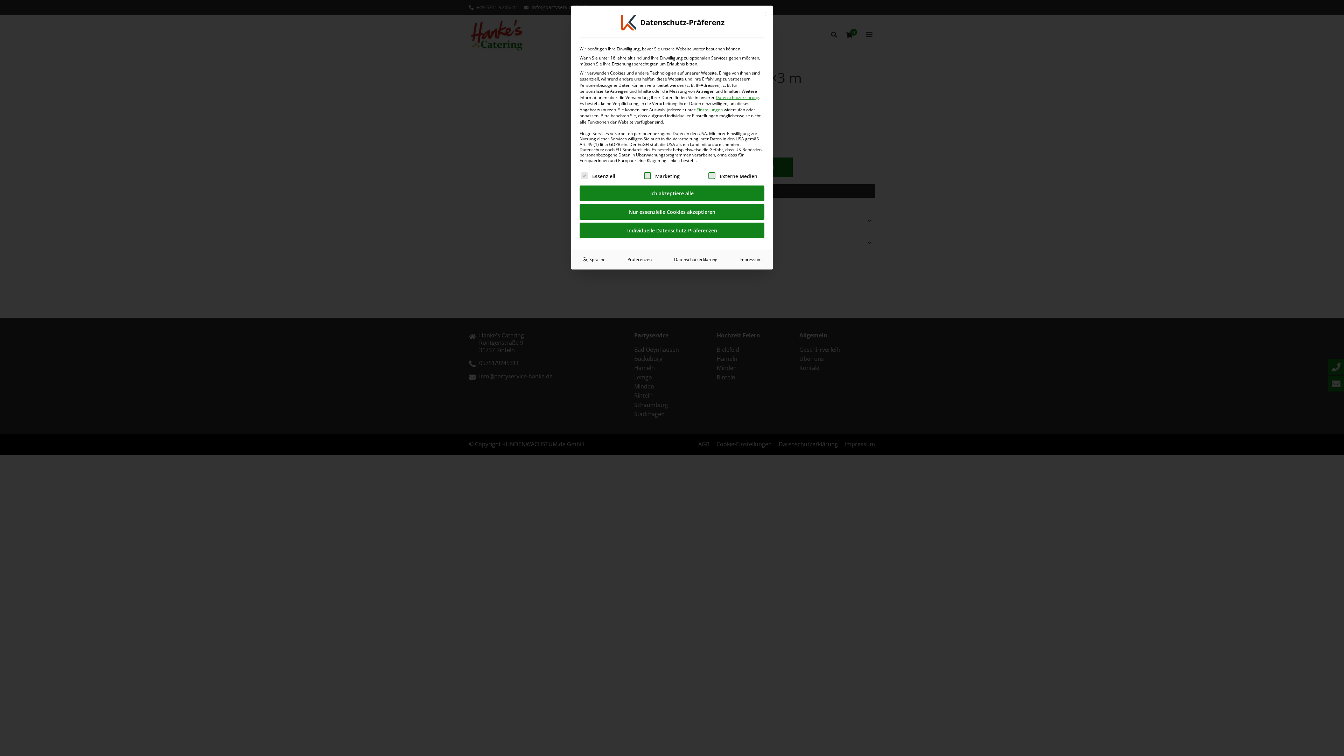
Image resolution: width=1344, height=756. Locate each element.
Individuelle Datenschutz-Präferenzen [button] (672, 230)
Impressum (751, 259)
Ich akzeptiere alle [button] (672, 193)
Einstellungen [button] (709, 110)
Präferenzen (640, 259)
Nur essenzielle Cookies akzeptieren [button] (672, 212)
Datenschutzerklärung (737, 97)
